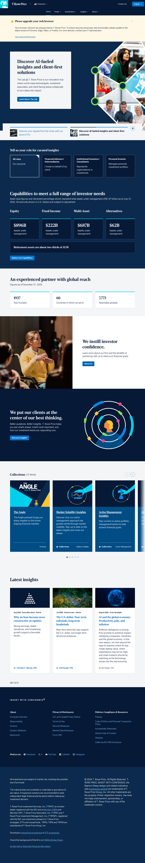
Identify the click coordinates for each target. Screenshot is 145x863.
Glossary (99, 738)
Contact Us (122, 4)
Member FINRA (50, 810)
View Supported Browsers (25, 37)
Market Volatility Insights (71, 512)
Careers (13, 726)
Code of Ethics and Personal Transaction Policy (113, 722)
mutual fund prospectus (31, 833)
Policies (98, 717)
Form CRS (57, 735)
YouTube (52, 754)
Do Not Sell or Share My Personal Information (30, 846)
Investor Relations (18, 730)
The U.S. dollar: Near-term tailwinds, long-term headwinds (71, 621)
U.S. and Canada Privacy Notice (66, 717)
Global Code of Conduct (105, 733)
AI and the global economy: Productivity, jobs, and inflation (114, 621)
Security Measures (61, 726)
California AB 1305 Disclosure (108, 742)
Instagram (80, 754)
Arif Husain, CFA (66, 668)
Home (48, 12)
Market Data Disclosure (63, 730)
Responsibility (16, 721)
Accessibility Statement (105, 728)
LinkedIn (66, 754)
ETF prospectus (52, 833)
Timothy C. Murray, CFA (27, 668)
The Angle (19, 512)
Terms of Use (59, 721)
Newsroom (15, 735)
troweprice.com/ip (98, 789)
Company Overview (18, 717)
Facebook (30, 754)
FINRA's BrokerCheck (53, 840)
